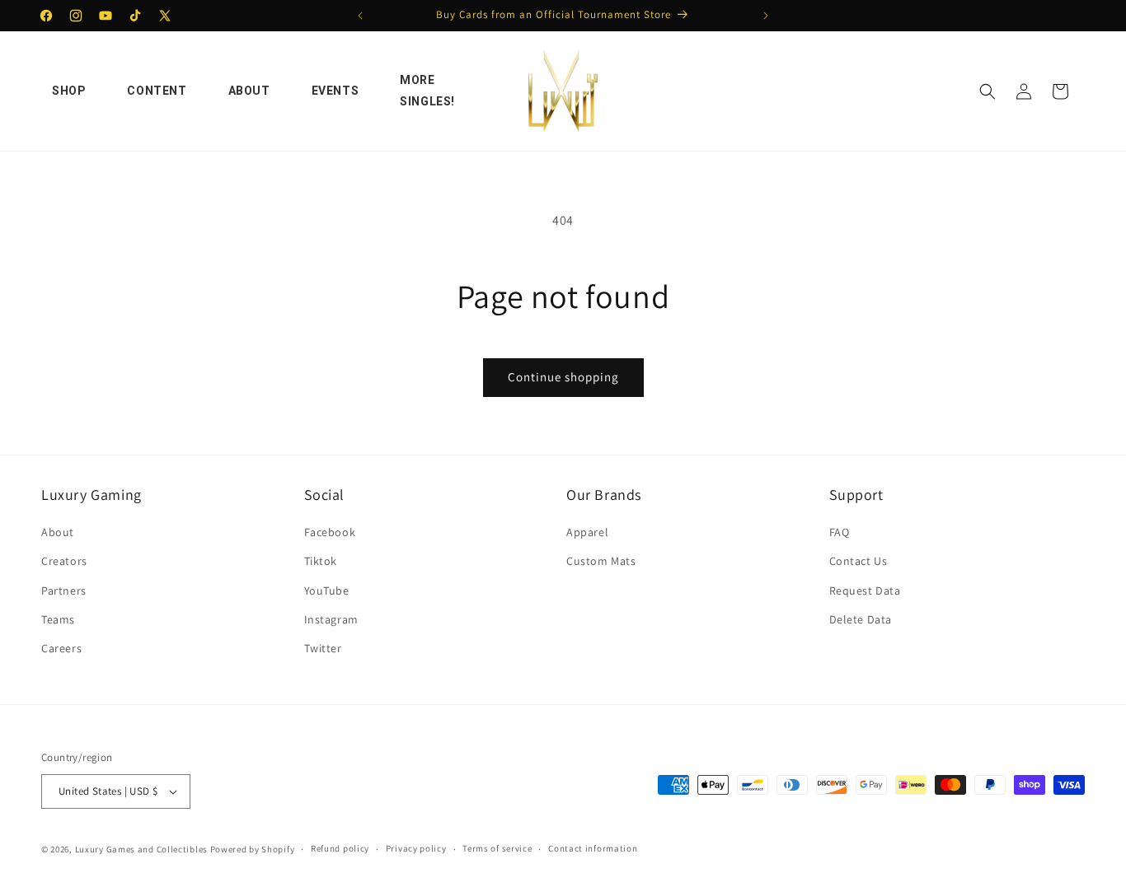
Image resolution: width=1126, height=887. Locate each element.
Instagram (331, 619)
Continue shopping (563, 377)
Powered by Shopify (252, 849)
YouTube (327, 590)
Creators (64, 560)
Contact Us (858, 560)
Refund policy (340, 848)
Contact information (592, 848)
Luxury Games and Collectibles (141, 849)
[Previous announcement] (360, 15)
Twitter (323, 648)
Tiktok (321, 560)
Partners (64, 590)
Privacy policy (416, 848)
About (57, 532)
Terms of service (497, 848)
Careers (61, 648)
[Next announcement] (766, 15)
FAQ (839, 532)
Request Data (865, 590)
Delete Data (861, 619)
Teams (58, 619)
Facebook (330, 532)
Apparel (587, 532)
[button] (987, 91)
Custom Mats (601, 560)
